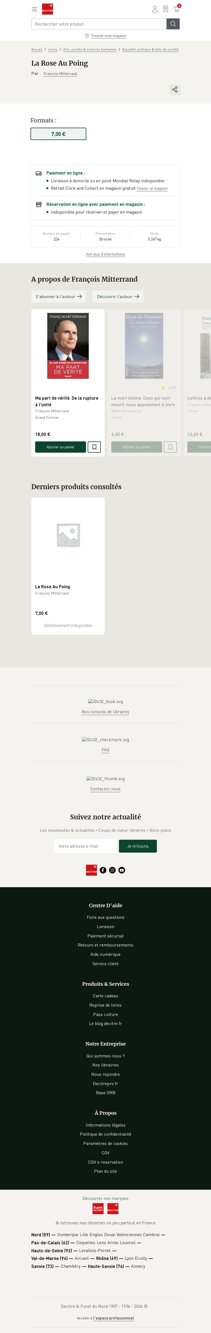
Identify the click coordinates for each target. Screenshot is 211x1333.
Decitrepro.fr (105, 1083)
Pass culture (105, 1014)
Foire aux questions (105, 917)
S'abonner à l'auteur (55, 296)
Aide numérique (105, 954)
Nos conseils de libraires (105, 711)
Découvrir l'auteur (114, 296)
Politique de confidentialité (105, 1134)
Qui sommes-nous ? (106, 1055)
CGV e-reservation (105, 1162)
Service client (106, 963)
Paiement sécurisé (105, 936)
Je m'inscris (138, 846)
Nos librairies (105, 1065)
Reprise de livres (105, 1005)
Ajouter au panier (61, 446)
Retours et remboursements (105, 945)
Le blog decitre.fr (105, 1023)
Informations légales (106, 1125)
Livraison (105, 926)
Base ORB (105, 1092)
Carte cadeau (105, 995)
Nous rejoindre (105, 1074)
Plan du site (105, 1171)
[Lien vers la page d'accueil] (47, 9)
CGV (106, 1152)
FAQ (105, 749)
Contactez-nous (105, 788)
